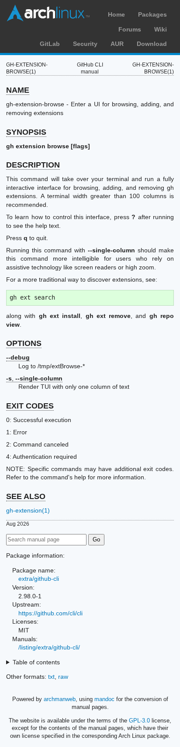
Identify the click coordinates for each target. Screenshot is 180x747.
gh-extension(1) (28, 510)
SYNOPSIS (26, 132)
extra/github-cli (38, 578)
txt (51, 676)
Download (152, 43)
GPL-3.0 (139, 720)
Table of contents (36, 662)
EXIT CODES (30, 405)
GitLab (50, 43)
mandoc (104, 699)
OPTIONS (24, 343)
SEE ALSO (25, 496)
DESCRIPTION (33, 165)
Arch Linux (48, 13)
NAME (17, 90)
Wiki (160, 29)
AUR (117, 43)
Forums (129, 29)
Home (116, 14)
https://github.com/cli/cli (50, 613)
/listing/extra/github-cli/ (49, 647)
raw (63, 676)
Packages (152, 14)
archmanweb (60, 699)
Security (85, 43)
